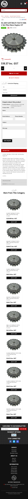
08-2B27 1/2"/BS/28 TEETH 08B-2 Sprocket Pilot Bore (12, 298)
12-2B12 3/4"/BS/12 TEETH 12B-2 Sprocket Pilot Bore (13, 382)
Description (6, 150)
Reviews (5, 184)
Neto (19, 493)
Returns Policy (14, 470)
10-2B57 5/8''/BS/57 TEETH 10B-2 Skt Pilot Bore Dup (12, 215)
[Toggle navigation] (21, 4)
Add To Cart (15, 73)
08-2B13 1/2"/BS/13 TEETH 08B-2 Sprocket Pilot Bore (13, 410)
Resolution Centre (14, 453)
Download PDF (7, 59)
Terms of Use (14, 466)
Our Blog (14, 460)
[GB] (2, 21)
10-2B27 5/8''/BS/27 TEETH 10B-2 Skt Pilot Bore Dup (12, 271)
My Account (14, 450)
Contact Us (14, 461)
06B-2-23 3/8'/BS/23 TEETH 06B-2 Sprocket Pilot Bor (13, 326)
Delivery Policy (14, 473)
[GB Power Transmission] (4, 4)
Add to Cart (14, 222)
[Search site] (25, 10)
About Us (14, 458)
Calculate (14, 95)
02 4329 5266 (14, 487)
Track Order (14, 451)
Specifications (7, 180)
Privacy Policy (14, 468)
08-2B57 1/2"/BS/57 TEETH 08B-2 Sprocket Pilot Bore (12, 243)
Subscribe (22, 429)
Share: (21, 19)
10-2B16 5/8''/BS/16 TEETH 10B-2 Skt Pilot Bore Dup (13, 354)
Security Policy (14, 471)
